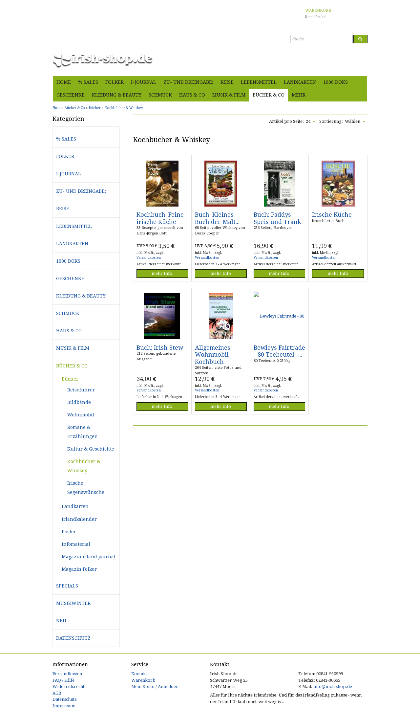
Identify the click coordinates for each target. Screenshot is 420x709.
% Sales (88, 82)
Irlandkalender (79, 519)
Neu (61, 620)
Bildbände (79, 402)
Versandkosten (148, 257)
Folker (114, 82)
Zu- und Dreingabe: (188, 82)
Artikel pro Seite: (286, 121)
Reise (227, 82)
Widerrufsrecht (68, 686)
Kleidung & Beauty (116, 95)
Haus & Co (192, 95)
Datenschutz (73, 638)
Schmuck (160, 95)
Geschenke (70, 95)
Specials (67, 585)
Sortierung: (331, 121)
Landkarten (300, 82)
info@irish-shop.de (332, 686)
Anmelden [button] (357, 67)
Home (63, 82)
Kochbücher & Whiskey (83, 466)
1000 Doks (335, 82)
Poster (69, 531)
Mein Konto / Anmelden (154, 686)
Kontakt (139, 673)
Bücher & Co (268, 95)
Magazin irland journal (89, 556)
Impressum (63, 705)
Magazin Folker (79, 569)
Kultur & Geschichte (90, 449)
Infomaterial (76, 544)
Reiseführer (81, 389)
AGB (56, 693)
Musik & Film (228, 95)
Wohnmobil (80, 414)
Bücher (70, 379)
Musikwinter (73, 603)
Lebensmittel (259, 82)
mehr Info (162, 273)
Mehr (298, 95)
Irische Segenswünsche (85, 487)
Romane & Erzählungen (82, 432)
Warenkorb (143, 680)
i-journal (143, 82)
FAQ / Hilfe (63, 680)
